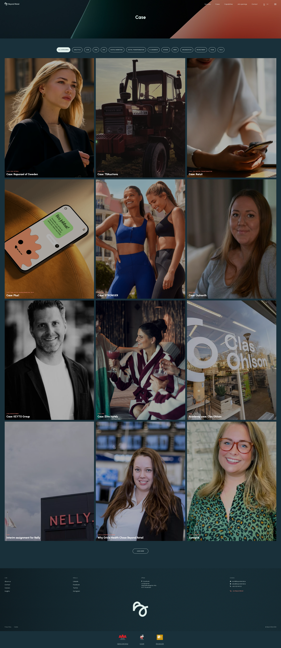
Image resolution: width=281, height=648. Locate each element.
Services (208, 4)
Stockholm (148, 584)
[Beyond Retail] (12, 5)
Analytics (77, 49)
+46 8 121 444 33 (237, 586)
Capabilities (228, 4)
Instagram (76, 591)
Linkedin (75, 581)
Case (87, 49)
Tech (221, 49)
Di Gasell (142, 643)
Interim (165, 49)
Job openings (242, 4)
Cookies (16, 627)
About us (8, 581)
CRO (104, 49)
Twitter (75, 588)
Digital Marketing (116, 49)
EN (264, 4)
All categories (63, 49)
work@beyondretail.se (239, 581)
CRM (95, 49)
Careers (7, 588)
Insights (7, 591)
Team (212, 49)
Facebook (76, 585)
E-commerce (154, 49)
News (175, 49)
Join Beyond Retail (238, 591)
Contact (255, 4)
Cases (217, 4)
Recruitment (201, 49)
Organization (186, 49)
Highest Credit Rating (122, 643)
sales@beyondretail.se (239, 584)
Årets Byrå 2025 (160, 643)
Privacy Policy (8, 627)
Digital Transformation (136, 49)
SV (267, 4)
